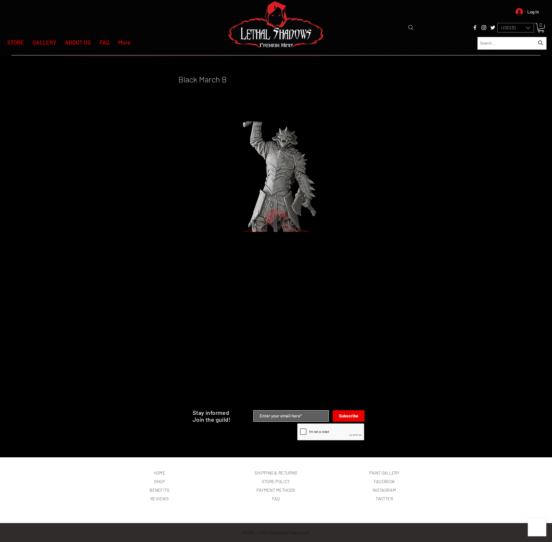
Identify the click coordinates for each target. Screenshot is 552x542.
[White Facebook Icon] (475, 27)
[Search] (411, 28)
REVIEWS (159, 498)
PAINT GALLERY (384, 472)
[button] (515, 27)
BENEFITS (159, 490)
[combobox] (512, 43)
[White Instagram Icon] (484, 27)
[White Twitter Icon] (493, 27)
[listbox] (515, 27)
